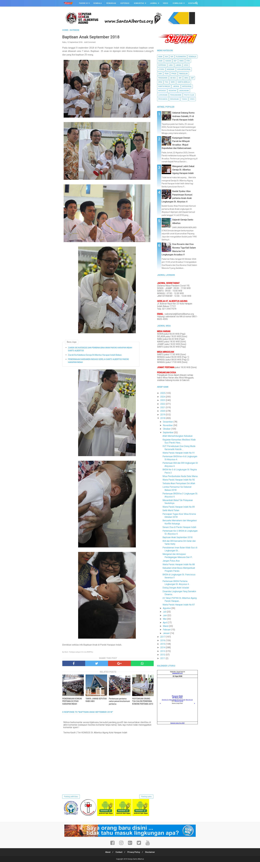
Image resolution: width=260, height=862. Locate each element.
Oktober (167, 429)
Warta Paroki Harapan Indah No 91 (178, 453)
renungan (174, 99)
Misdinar (170, 69)
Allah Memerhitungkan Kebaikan (177, 436)
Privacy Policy (133, 852)
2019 (163, 414)
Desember (168, 422)
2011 (163, 658)
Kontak (191, 3)
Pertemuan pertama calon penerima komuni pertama (119, 701)
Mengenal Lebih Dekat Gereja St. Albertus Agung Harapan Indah (183, 169)
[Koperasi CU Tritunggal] (70, 815)
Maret (166, 626)
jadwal (176, 86)
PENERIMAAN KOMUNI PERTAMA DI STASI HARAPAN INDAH (72, 701)
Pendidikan (162, 78)
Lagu (171, 65)
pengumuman (175, 95)
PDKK (167, 74)
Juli (165, 611)
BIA (166, 57)
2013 (163, 651)
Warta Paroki (164, 86)
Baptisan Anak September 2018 (177, 537)
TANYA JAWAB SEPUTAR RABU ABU (96, 700)
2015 (163, 644)
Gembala (97, 3)
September (168, 432)
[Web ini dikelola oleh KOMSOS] (130, 23)
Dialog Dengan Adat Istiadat (175, 587)
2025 (163, 393)
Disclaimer (150, 852)
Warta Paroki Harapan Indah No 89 (178, 507)
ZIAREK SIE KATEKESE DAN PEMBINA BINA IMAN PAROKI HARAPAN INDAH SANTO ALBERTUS (100, 349)
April (165, 622)
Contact (119, 852)
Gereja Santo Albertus (136, 859)
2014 (163, 647)
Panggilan (183, 74)
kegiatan (172, 91)
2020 (163, 411)
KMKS (181, 61)
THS (166, 82)
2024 (163, 396)
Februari (167, 629)
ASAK (160, 57)
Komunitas (139, 3)
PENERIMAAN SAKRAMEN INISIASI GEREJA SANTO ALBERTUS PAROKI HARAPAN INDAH (98, 360)
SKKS (186, 78)
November (168, 425)
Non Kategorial (184, 69)
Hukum (168, 61)
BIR (172, 57)
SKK (180, 78)
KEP (175, 61)
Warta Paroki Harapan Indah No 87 (178, 604)
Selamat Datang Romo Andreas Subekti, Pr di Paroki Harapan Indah (183, 116)
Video (165, 3)
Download (178, 3)
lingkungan (184, 91)
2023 (163, 400)
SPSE (160, 82)
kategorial (187, 86)
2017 (163, 636)
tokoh (184, 99)
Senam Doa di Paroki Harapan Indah (179, 527)
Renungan (111, 3)
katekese (162, 91)
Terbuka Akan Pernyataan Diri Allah (178, 483)
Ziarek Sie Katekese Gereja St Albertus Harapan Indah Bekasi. (95, 355)
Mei (165, 619)
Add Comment (90, 42)
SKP (192, 78)
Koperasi (125, 3)
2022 (163, 404)
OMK (160, 74)
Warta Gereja (184, 82)
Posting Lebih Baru (71, 797)
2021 (163, 407)
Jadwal (153, 3)
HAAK (160, 61)
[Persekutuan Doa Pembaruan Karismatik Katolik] (88, 815)
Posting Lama (146, 797)
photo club (189, 95)
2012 (163, 654)
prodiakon (162, 99)
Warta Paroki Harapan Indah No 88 (178, 564)
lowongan (162, 95)
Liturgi (161, 69)
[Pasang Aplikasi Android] (105, 815)
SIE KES (173, 78)
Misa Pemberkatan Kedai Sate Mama (180, 476)
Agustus (167, 608)
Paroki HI (83, 3)
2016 (163, 640)
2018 (163, 418)
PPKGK (173, 74)
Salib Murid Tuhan (170, 510)
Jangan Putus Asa (171, 560)
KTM (188, 61)
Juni (165, 615)
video (192, 99)
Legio (186, 65)
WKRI (173, 82)
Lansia (178, 65)
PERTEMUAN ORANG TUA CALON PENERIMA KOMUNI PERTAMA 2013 (142, 701)
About (107, 852)
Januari (166, 633)
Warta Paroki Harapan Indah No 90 (178, 479)
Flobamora (181, 57)
